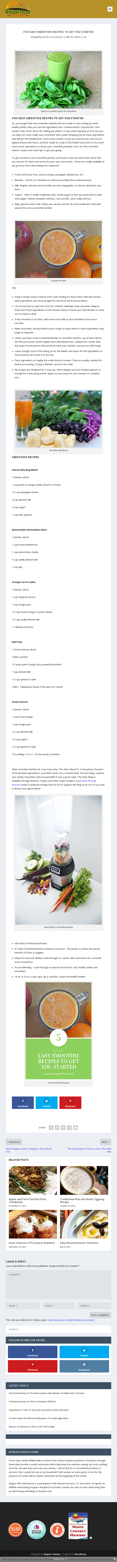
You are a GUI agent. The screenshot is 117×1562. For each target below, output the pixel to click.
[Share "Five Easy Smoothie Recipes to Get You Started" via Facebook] (51, 1128)
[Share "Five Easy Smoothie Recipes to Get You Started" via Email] (75, 1128)
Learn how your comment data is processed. (71, 1319)
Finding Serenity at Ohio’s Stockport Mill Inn (32, 1401)
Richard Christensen (52, 36)
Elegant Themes (52, 1554)
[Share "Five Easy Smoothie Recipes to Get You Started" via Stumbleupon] (69, 1128)
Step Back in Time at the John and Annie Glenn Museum (39, 1409)
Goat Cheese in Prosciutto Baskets (32, 1243)
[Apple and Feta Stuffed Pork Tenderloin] (33, 1180)
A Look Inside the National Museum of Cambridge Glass (38, 1418)
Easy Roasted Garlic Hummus (79, 1243)
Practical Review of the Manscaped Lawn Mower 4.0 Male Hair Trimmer (46, 1393)
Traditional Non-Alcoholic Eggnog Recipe (82, 1200)
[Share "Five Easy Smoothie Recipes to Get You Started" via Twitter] (57, 1128)
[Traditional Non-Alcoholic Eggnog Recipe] (84, 1180)
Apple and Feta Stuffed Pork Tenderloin (27, 1200)
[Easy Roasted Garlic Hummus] (84, 1224)
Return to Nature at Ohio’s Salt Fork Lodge (32, 1426)
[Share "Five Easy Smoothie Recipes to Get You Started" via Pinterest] (63, 1128)
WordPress (80, 1554)
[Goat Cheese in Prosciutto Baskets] (33, 1224)
